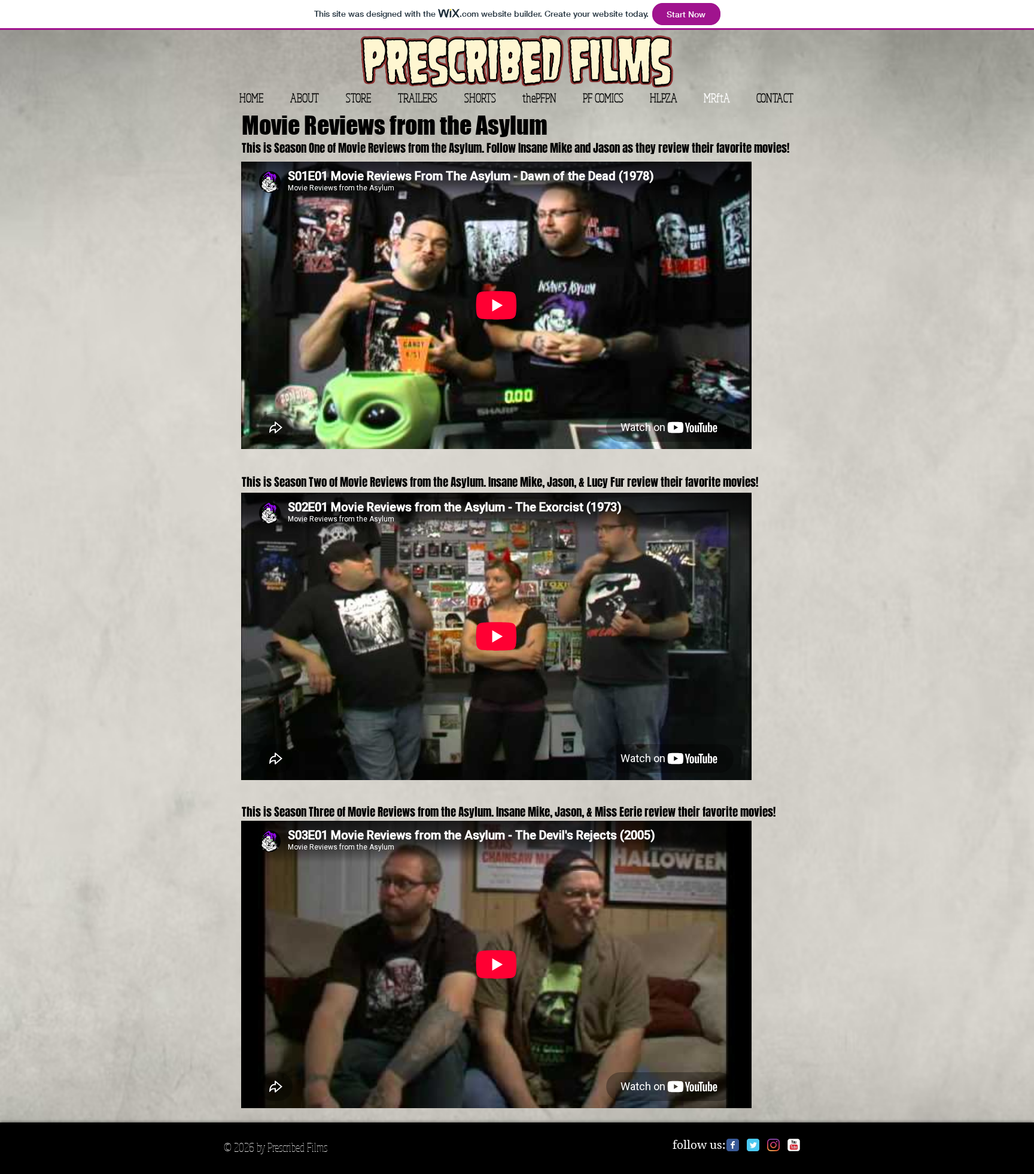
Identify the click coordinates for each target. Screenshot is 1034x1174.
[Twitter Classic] (753, 1145)
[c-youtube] (793, 1145)
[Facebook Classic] (732, 1145)
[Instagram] (773, 1145)
